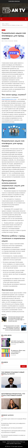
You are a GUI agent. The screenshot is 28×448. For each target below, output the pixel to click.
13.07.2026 (14, 344)
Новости (3, 30)
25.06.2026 (14, 355)
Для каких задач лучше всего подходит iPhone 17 (17, 341)
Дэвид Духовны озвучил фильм (13, 443)
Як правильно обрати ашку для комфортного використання (18, 352)
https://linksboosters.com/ (9, 99)
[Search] (25, 19)
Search (4, 362)
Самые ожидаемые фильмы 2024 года (16, 442)
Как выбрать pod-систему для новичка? (11, 428)
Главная (4, 442)
